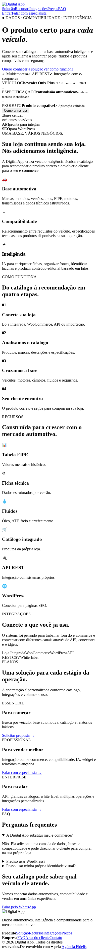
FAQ (62, 9)
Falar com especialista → (22, 772)
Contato (56, 937)
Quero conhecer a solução (22, 69)
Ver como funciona (58, 69)
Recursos (22, 9)
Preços (52, 9)
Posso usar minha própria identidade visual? (41, 866)
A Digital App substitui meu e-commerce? (39, 835)
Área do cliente (37, 937)
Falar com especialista (29, 13)
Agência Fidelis (74, 946)
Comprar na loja (15, 110)
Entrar (7, 13)
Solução (8, 9)
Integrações (38, 9)
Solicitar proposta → (18, 735)
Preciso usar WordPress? (25, 861)
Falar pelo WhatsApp (19, 907)
